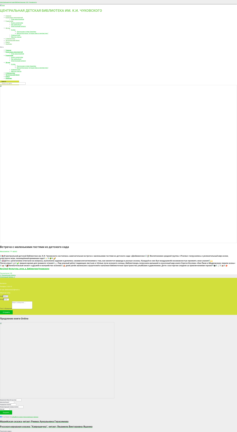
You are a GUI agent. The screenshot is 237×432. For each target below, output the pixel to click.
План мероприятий (17, 19)
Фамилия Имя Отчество (8, 400)
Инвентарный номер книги (9, 407)
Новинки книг (15, 35)
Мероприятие (4, 251)
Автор (2, 409)
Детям (8, 28)
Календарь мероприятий (14, 17)
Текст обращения (6, 308)
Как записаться (16, 24)
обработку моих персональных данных (25, 417)
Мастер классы (16, 37)
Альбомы (9, 44)
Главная (8, 16)
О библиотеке (10, 39)
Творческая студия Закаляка (26, 31)
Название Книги (5, 404)
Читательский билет (13, 40)
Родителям (9, 21)
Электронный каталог (18, 26)
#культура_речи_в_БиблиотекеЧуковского (29, 269)
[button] (57, 47)
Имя (1, 296)
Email (2, 299)
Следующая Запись (7, 277)
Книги (8, 42)
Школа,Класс (4, 402)
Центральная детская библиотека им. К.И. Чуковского (18, 2)
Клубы (13, 30)
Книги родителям (17, 23)
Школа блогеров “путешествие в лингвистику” (32, 33)
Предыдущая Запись (8, 275)
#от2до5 (4, 269)
